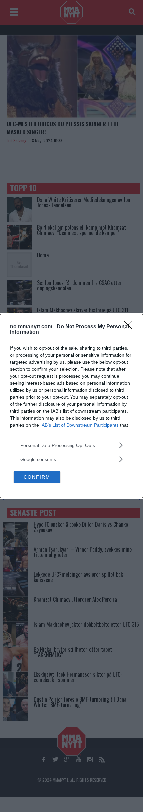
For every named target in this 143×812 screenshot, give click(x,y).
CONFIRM (37, 477)
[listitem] (71, 445)
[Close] (130, 327)
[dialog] (71, 406)
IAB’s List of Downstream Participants (79, 425)
